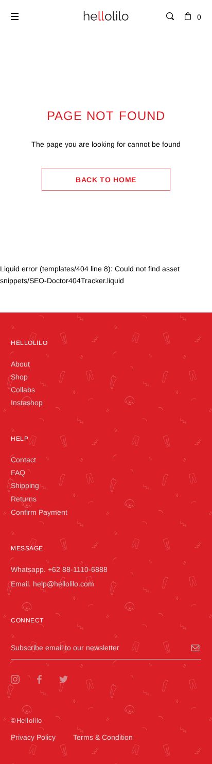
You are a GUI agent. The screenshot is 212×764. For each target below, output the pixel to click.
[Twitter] (71, 679)
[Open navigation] (14, 16)
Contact (23, 460)
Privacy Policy (33, 737)
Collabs (23, 390)
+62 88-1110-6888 (78, 569)
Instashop (27, 402)
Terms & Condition (103, 737)
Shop (19, 377)
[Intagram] (23, 679)
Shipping (25, 485)
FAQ (18, 472)
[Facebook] (47, 679)
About (20, 364)
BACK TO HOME (106, 180)
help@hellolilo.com (63, 584)
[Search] (170, 16)
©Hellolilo (26, 720)
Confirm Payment (39, 512)
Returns (24, 499)
